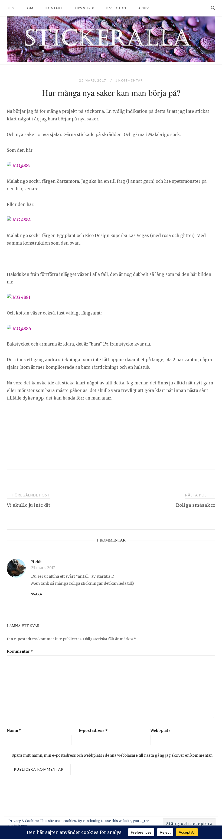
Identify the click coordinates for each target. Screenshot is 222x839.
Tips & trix (84, 8)
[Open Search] (213, 8)
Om (30, 8)
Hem (11, 8)
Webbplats (161, 730)
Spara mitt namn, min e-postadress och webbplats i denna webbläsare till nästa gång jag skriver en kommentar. (112, 755)
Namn (14, 730)
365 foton (116, 8)
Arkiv (143, 8)
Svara (36, 594)
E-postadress (93, 730)
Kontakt (54, 8)
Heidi (36, 561)
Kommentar (20, 651)
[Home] (111, 60)
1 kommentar (129, 80)
